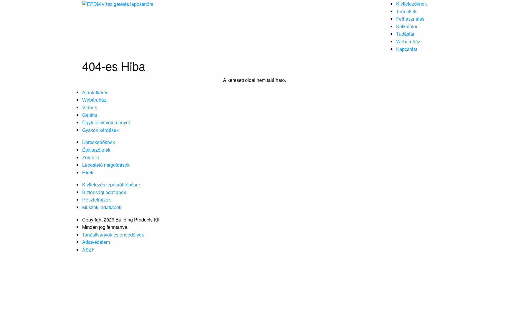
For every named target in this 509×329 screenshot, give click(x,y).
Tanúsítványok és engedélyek (113, 234)
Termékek (406, 11)
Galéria (89, 115)
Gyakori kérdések (100, 130)
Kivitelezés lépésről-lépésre (111, 184)
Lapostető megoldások (106, 164)
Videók (89, 107)
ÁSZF (88, 249)
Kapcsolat (406, 49)
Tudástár (405, 33)
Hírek (87, 172)
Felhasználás (410, 18)
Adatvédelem (96, 242)
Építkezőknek (96, 149)
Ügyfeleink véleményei (106, 122)
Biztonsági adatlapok (104, 192)
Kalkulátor (406, 26)
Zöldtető (90, 157)
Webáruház (408, 41)
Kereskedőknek (98, 142)
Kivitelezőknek (411, 3)
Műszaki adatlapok (101, 207)
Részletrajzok (96, 199)
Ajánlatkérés (95, 92)
